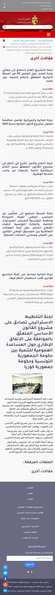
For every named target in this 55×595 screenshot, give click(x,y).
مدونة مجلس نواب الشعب (24, 41)
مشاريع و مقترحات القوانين (30, 507)
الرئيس (30, 488)
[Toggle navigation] (48, 35)
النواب (30, 493)
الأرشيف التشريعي (30, 527)
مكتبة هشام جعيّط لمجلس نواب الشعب (36, 3)
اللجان (30, 499)
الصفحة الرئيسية (46, 41)
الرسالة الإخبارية (36, 546)
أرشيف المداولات (45, 6)
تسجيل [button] (30, 564)
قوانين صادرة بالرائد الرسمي (30, 513)
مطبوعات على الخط (30, 519)
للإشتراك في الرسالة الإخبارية (39, 553)
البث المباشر (46, 9)
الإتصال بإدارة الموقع (14, 591)
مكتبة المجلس (30, 532)
